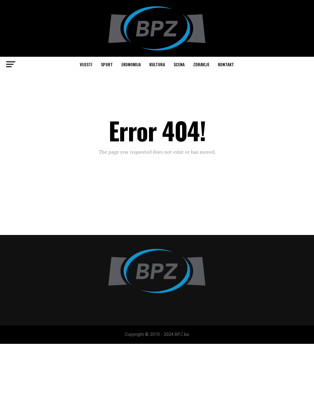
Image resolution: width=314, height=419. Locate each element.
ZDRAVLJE (201, 64)
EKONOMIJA (131, 64)
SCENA (179, 64)
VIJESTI (86, 64)
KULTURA (157, 64)
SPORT (107, 64)
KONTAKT (226, 64)
